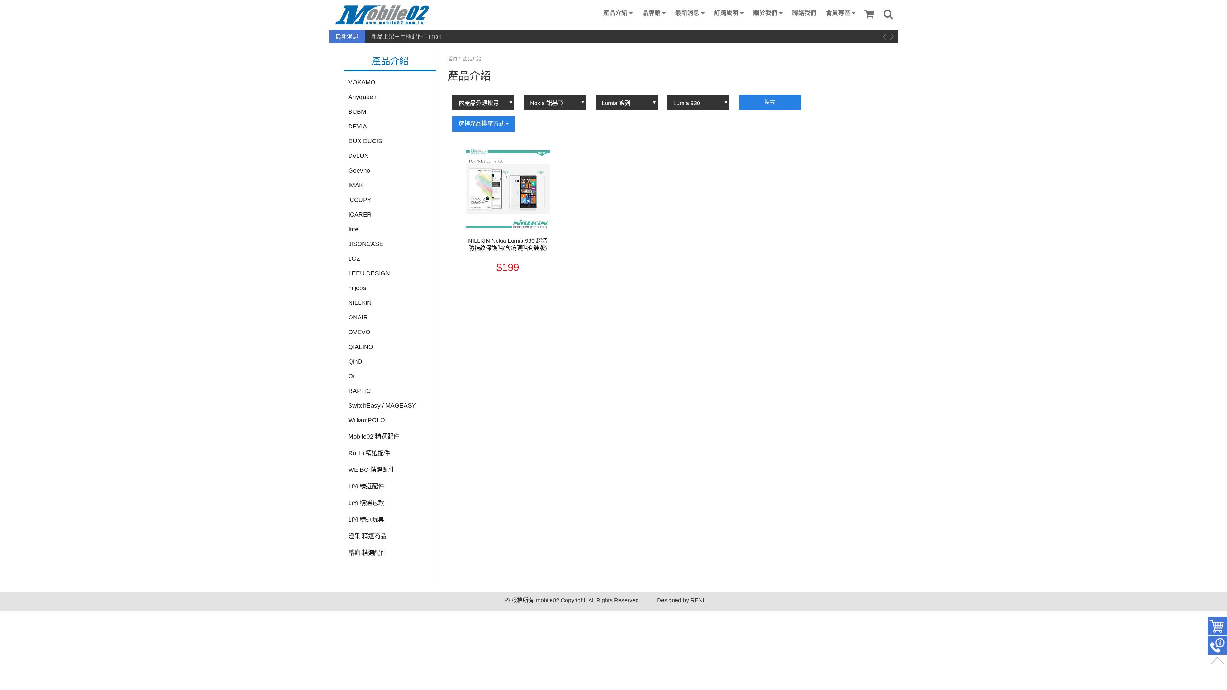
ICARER (360, 214)
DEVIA (357, 126)
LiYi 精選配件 (366, 486)
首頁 (452, 58)
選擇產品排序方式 (482, 123)
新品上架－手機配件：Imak (406, 37)
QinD (355, 361)
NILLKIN (360, 302)
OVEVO (359, 332)
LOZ (354, 258)
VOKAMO (361, 82)
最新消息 (687, 13)
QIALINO (360, 346)
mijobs (357, 288)
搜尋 (770, 102)
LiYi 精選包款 (366, 503)
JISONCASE (365, 244)
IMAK (355, 185)
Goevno (359, 170)
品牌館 (651, 13)
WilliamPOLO (366, 420)
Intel (354, 229)
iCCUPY (359, 199)
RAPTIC (359, 390)
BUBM (357, 111)
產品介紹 (615, 13)
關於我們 (765, 13)
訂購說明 (726, 13)
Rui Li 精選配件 (369, 453)
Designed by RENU (682, 600)
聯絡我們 (804, 13)
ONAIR (358, 317)
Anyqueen (362, 97)
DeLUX (358, 155)
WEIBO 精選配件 (371, 469)
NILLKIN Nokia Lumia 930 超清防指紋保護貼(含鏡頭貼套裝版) (508, 244)
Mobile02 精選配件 (373, 436)
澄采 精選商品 (367, 536)
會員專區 (838, 13)
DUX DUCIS (365, 141)
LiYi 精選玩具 (366, 519)
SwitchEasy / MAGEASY (382, 405)
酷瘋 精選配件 (367, 552)
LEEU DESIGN (369, 273)
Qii (352, 376)
